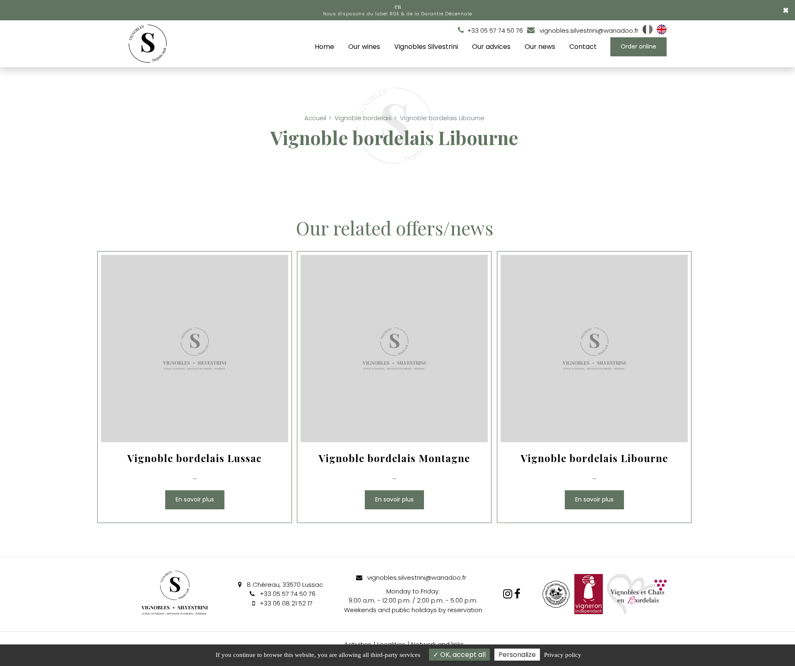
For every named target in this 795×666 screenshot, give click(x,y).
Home (324, 46)
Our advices (491, 46)
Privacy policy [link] (562, 654)
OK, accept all (462, 654)
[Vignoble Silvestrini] (517, 594)
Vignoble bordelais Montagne (394, 459)
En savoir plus (195, 499)
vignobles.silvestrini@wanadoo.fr (588, 30)
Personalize (517, 654)
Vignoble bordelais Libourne (593, 459)
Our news (540, 46)
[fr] (648, 32)
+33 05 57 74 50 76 (287, 593)
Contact (583, 46)
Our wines (364, 46)
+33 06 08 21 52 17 (285, 603)
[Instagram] (507, 594)
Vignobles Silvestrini (426, 46)
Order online (638, 46)
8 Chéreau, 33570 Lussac (284, 584)
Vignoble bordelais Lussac (195, 459)
